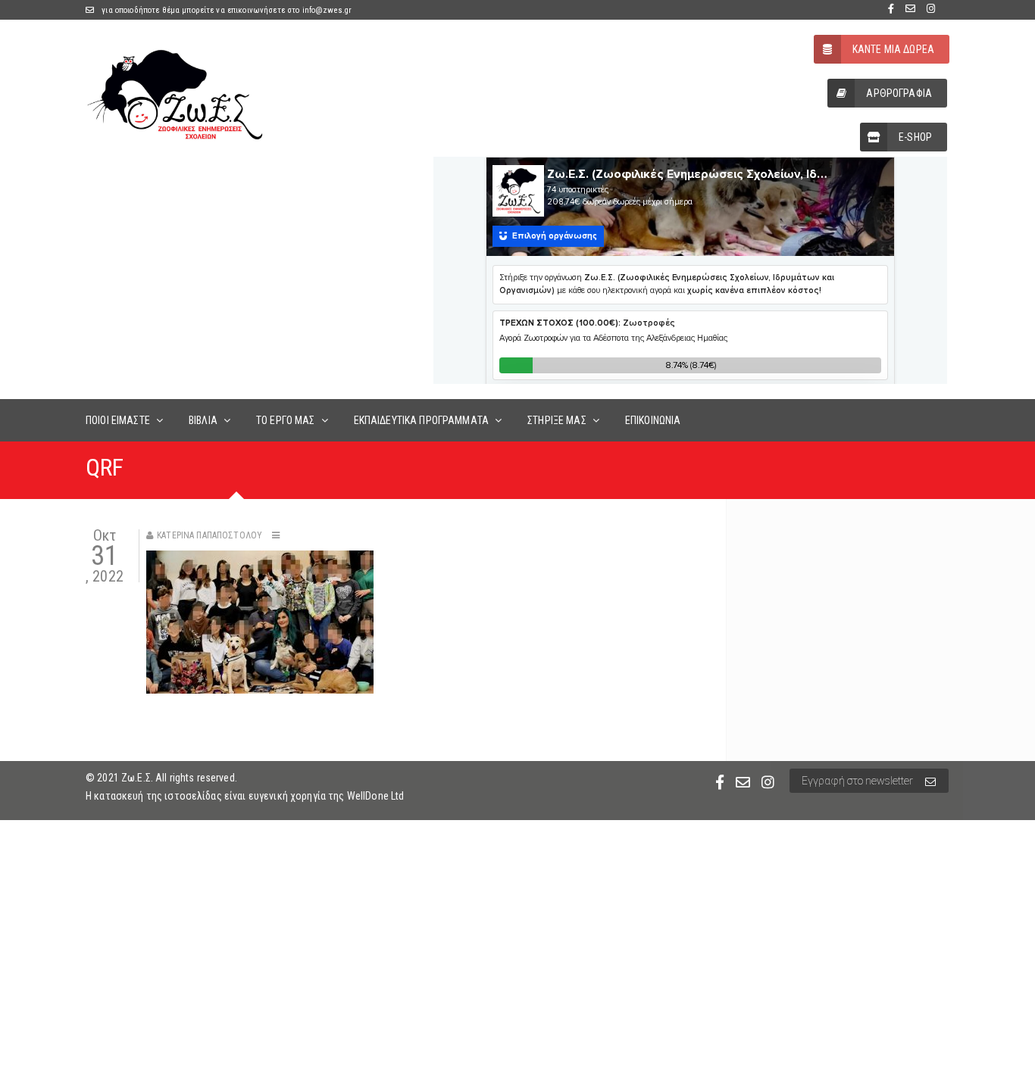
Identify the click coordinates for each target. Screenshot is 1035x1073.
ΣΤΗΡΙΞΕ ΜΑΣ (556, 420)
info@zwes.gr (327, 10)
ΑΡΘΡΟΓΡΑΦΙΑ (899, 93)
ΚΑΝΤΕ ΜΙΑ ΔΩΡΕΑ (893, 49)
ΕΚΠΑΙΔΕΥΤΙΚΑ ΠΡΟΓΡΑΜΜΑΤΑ (421, 420)
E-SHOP (915, 137)
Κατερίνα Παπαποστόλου (209, 535)
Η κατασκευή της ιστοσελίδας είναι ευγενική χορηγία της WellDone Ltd (245, 796)
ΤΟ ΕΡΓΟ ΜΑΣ (285, 420)
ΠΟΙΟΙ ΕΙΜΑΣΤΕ (118, 420)
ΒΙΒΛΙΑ (203, 420)
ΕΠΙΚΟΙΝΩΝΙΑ (653, 420)
